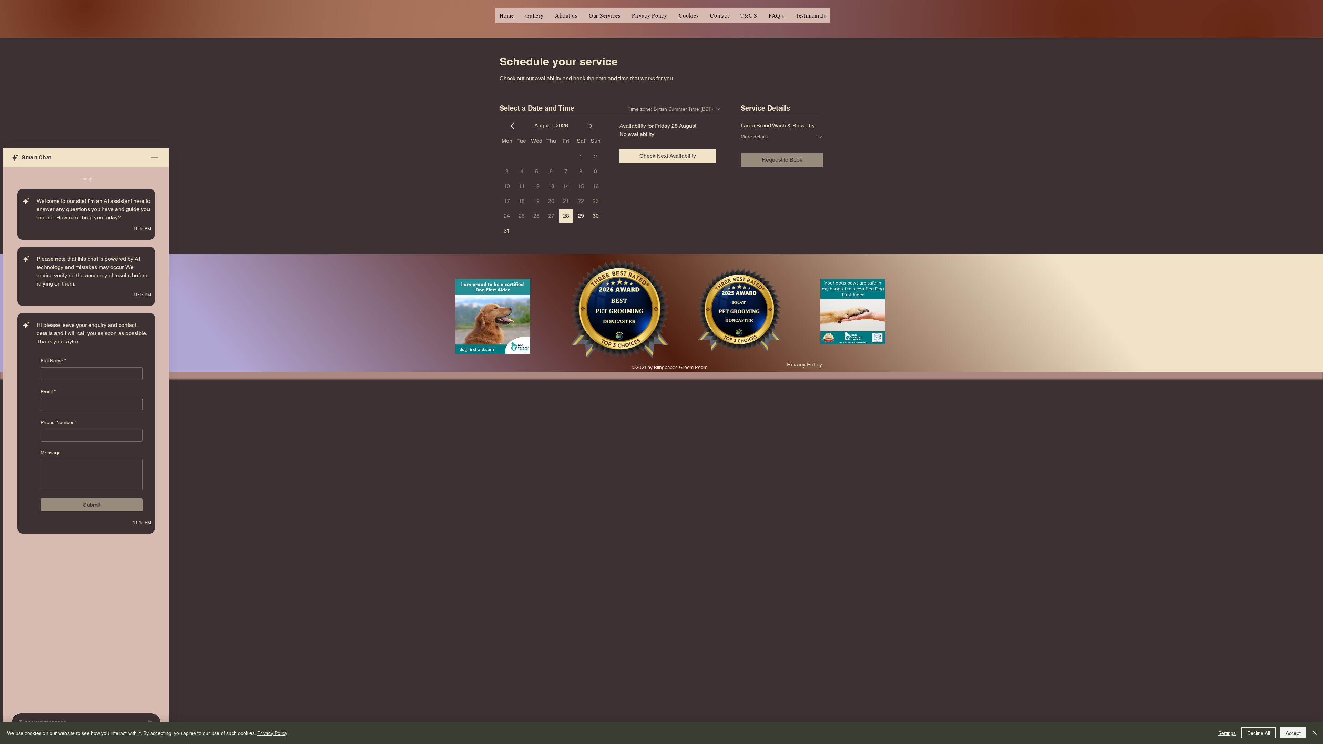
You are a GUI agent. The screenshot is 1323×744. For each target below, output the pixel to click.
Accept (1293, 733)
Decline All (1258, 733)
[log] (86, 438)
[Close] (1315, 732)
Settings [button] (1227, 733)
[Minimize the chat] (154, 157)
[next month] (590, 126)
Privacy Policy (272, 733)
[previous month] (512, 126)
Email (48, 391)
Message (51, 452)
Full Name (53, 360)
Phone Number (59, 422)
